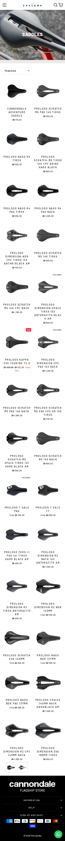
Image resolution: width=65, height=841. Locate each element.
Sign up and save (31, 815)
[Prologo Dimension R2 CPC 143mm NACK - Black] (11, 767)
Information (31, 800)
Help (31, 807)
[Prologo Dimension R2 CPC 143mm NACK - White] (23, 767)
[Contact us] (58, 834)
